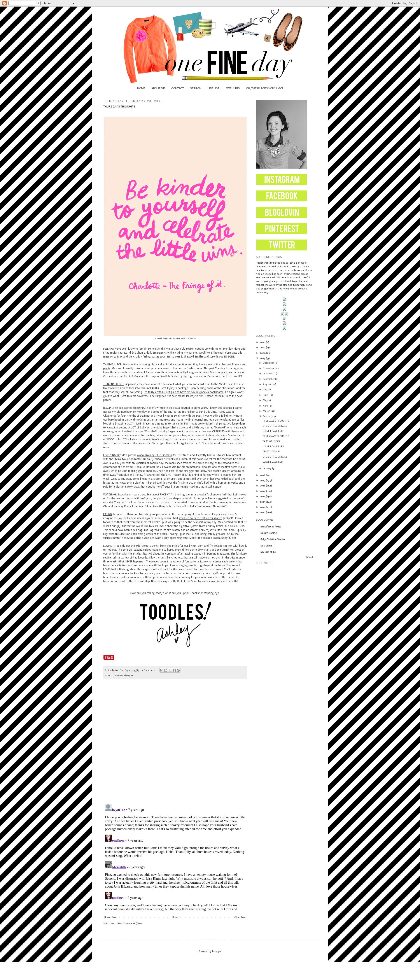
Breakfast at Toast (271, 526)
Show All (309, 557)
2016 (263, 485)
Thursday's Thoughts (123, 675)
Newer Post (110, 917)
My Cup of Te (268, 552)
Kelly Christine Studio (273, 539)
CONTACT (177, 88)
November (269, 368)
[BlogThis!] (166, 670)
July (265, 389)
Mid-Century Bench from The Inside (157, 545)
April (266, 405)
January (267, 468)
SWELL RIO (233, 88)
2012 (263, 507)
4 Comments (148, 670)
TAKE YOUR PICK (271, 441)
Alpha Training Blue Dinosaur (154, 455)
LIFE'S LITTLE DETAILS (274, 426)
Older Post (240, 917)
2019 (263, 358)
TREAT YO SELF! (271, 451)
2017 (263, 480)
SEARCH (195, 88)
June (266, 395)
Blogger (216, 951)
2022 (263, 342)
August (267, 384)
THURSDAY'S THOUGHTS (275, 420)
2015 (263, 491)
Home (175, 917)
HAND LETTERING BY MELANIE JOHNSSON (175, 338)
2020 (263, 353)
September (269, 379)
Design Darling (269, 533)
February (268, 416)
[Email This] (161, 670)
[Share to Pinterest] (178, 670)
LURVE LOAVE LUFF (273, 431)
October (268, 373)
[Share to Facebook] (174, 670)
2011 (263, 512)
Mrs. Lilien (266, 545)
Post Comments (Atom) (130, 923)
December (269, 362)
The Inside (134, 553)
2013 (263, 501)
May (265, 400)
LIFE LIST (213, 88)
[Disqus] (175, 743)
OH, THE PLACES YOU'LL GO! (264, 88)
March (267, 411)
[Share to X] (170, 670)
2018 (263, 475)
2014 (263, 496)
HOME (141, 88)
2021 (263, 347)
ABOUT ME (158, 88)
